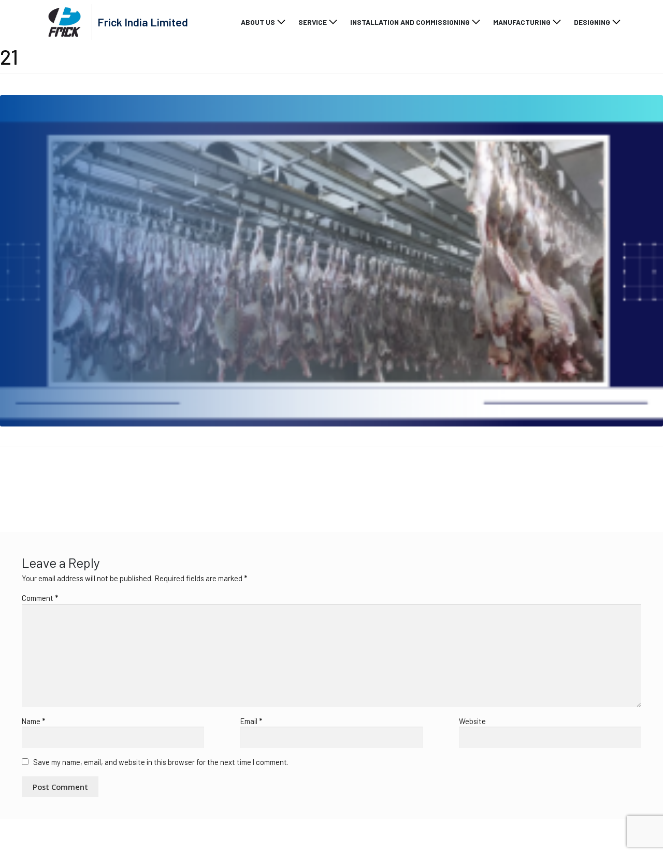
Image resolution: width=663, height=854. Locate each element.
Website (472, 721)
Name (34, 721)
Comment (40, 597)
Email (251, 721)
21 (16, 482)
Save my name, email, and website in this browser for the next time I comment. (161, 762)
